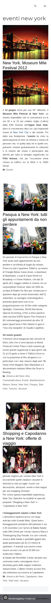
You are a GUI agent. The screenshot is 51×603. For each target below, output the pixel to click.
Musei (14, 384)
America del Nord (15, 376)
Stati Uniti (13, 580)
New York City (21, 132)
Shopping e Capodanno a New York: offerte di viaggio (24, 438)
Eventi (9, 169)
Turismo (13, 388)
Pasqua (33, 384)
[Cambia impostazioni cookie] (5, 597)
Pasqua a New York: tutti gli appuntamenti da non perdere (25, 219)
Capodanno (31, 576)
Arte (27, 376)
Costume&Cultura (12, 380)
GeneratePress (42, 598)
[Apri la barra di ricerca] (35, 6)
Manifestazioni (37, 380)
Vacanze (22, 388)
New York (23, 384)
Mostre (6, 384)
